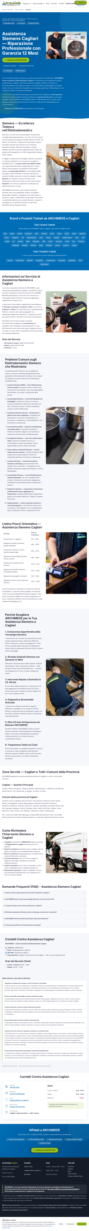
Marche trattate (38, 3)
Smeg (41, 245)
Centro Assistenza (7, 9)
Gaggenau (15, 237)
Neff (44, 241)
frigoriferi (30, 260)
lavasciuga (61, 260)
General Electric (31, 237)
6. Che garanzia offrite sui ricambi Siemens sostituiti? (22, 925)
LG (13, 241)
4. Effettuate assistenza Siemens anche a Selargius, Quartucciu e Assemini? (30, 912)
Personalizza (70, 1224)
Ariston (20, 233)
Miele (27, 241)
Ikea (83, 237)
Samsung (81, 241)
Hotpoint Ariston (67, 237)
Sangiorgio (16, 245)
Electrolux (82, 233)
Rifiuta (61, 1224)
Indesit (7, 241)
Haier (41, 237)
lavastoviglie (19, 260)
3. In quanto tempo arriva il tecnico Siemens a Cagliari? (23, 906)
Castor (67, 233)
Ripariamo (26, 3)
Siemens (33, 245)
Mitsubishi (36, 241)
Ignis (77, 237)
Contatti (61, 3)
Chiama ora (81, 2)
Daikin (74, 233)
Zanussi (57, 245)
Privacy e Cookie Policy (75, 1176)
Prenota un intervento (17, 1107)
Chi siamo (54, 3)
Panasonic (59, 241)
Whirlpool (49, 245)
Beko (36, 233)
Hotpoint (56, 237)
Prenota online (70, 3)
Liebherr (20, 241)
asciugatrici (39, 260)
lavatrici (9, 260)
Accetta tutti (81, 1224)
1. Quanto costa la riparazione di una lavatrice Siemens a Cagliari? (27, 893)
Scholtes (24, 245)
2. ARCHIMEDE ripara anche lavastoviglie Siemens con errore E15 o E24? (29, 899)
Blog (47, 3)
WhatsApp (8, 70)
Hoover (48, 237)
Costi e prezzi (72, 1174)
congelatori (72, 260)
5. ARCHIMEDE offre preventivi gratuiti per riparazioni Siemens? (26, 918)
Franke (7, 237)
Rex (74, 241)
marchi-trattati (19, 9)
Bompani (44, 233)
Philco (67, 241)
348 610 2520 (14, 1087)
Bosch (52, 233)
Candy (59, 233)
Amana (12, 233)
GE (22, 237)
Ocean (50, 241)
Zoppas (74, 245)
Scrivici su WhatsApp (17, 1094)
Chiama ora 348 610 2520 (16, 60)
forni (80, 260)
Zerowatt (65, 245)
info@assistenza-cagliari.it (19, 1100)
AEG (5, 233)
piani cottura (44, 264)
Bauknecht (28, 233)
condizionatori (51, 260)
